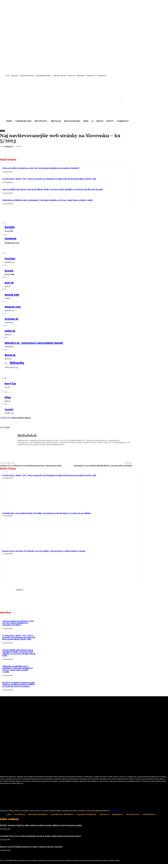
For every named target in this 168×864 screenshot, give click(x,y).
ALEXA (7, 427)
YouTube (10, 258)
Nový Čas (10, 383)
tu (30, 418)
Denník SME (12, 294)
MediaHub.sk (8, 146)
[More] (129, 151)
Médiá (2, 130)
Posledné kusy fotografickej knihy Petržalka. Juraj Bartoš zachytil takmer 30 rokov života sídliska (46, 513)
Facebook (10, 238)
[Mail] (5, 805)
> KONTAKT (114, 811)
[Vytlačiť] (120, 152)
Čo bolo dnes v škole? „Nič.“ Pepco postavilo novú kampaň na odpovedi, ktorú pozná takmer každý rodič (49, 179)
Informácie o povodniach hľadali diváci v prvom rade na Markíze (103, 465)
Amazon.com (13, 306)
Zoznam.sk (11, 319)
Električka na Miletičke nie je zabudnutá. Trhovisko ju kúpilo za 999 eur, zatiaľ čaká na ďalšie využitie (47, 200)
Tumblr (9, 409)
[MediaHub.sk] (8, 440)
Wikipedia (17, 363)
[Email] (112, 152)
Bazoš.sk (10, 355)
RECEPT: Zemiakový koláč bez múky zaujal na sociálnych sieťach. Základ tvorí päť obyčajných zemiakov (18, 684)
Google (10, 227)
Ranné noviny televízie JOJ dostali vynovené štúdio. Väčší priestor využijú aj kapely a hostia (43, 551)
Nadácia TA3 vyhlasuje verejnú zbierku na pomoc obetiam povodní (30, 465)
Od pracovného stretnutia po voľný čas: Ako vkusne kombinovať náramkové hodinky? (41, 168)
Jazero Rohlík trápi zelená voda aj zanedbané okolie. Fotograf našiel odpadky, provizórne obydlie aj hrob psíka (52, 189)
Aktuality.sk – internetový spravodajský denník (34, 343)
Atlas (8, 397)
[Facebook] (104, 152)
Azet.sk (9, 282)
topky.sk (10, 331)
